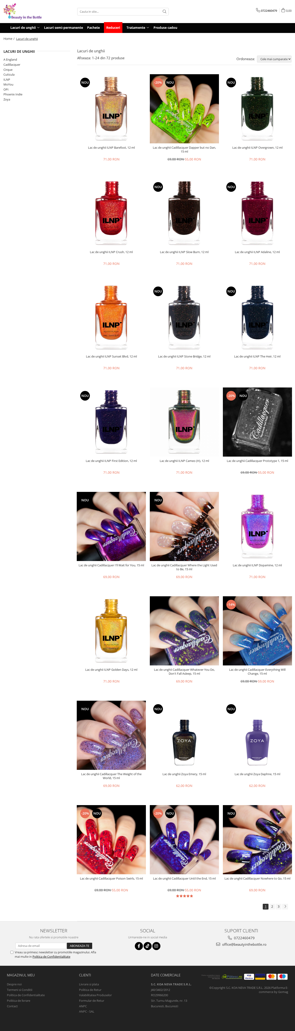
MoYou (8, 84)
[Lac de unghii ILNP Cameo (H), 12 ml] (184, 422)
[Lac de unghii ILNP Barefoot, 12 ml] (111, 108)
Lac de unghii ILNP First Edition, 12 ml (111, 461)
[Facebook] (139, 946)
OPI (6, 89)
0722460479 (244, 938)
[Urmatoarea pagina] (285, 907)
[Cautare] (164, 11)
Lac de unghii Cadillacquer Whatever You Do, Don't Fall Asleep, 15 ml (184, 672)
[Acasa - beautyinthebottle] (26, 11)
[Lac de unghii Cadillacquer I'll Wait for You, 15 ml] (111, 526)
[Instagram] (156, 946)
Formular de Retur (91, 1001)
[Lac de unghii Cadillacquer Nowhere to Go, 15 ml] (257, 839)
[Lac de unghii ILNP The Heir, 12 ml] (257, 317)
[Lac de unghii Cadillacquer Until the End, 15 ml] (184, 839)
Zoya (6, 99)
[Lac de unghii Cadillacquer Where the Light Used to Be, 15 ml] (184, 526)
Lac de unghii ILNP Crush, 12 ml (111, 252)
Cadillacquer (11, 64)
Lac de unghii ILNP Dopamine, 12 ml (257, 565)
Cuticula (9, 74)
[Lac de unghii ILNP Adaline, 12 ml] (257, 213)
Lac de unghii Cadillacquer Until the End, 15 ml (184, 878)
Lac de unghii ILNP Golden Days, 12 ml (111, 670)
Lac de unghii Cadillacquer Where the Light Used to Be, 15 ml (184, 567)
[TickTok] (148, 946)
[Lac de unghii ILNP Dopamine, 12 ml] (257, 526)
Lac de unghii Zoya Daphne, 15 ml (257, 774)
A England (10, 59)
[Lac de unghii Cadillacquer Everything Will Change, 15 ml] (257, 630)
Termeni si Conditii (19, 990)
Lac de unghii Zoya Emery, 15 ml (184, 774)
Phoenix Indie (12, 94)
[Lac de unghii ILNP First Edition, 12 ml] (111, 422)
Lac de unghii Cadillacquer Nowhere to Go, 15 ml (257, 878)
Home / (9, 38)
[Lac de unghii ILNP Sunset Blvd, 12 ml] (111, 317)
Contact (12, 1006)
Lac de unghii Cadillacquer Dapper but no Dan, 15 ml (184, 150)
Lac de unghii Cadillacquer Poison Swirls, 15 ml (111, 878)
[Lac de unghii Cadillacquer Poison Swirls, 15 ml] (111, 839)
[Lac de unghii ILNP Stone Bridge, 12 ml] (184, 317)
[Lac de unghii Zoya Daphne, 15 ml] (257, 735)
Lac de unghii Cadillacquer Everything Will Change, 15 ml (257, 672)
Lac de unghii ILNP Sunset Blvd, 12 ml (111, 356)
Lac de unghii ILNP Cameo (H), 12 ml (184, 461)
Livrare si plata (89, 984)
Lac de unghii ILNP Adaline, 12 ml (257, 252)
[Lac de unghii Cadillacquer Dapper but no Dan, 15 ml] (184, 108)
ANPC (83, 1006)
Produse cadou (165, 27)
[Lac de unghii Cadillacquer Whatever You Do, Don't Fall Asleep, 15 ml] (184, 630)
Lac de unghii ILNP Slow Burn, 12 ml (184, 252)
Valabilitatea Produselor (95, 995)
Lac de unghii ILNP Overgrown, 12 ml (257, 148)
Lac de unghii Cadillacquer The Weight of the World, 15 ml (111, 776)
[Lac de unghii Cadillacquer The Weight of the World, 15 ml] (111, 735)
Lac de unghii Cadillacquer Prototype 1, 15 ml (257, 461)
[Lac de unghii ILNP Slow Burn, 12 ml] (184, 213)
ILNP (6, 79)
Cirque (7, 70)
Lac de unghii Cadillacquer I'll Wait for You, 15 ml (111, 565)
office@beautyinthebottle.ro (243, 944)
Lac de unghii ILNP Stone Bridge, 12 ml (184, 356)
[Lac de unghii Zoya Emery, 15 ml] (184, 735)
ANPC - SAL (86, 1011)
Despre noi (14, 984)
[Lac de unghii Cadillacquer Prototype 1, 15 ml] (257, 422)
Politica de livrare (18, 1001)
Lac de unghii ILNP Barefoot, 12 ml (111, 148)
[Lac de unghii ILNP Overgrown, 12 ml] (257, 108)
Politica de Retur (90, 990)
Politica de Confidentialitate (51, 956)
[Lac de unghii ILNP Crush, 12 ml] (111, 213)
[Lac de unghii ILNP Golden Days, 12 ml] (111, 630)
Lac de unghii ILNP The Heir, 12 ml (257, 356)
